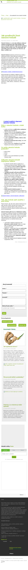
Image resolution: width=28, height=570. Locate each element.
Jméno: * (4, 288)
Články (2, 15)
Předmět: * (4, 292)
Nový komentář (12, 325)
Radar (12, 446)
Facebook (5, 541)
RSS (11, 541)
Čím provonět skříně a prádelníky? (13, 377)
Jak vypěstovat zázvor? (10, 346)
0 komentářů (13, 348)
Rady (7, 15)
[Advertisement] (14, 7)
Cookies (21, 560)
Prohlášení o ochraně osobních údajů (12, 560)
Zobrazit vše (22, 325)
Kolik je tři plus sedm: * (8, 306)
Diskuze (22, 450)
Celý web (5, 450)
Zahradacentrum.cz (17, 548)
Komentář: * (5, 297)
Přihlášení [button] (3, 560)
